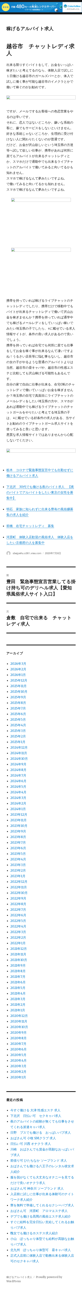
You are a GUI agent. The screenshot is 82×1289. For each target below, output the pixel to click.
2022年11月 (18, 887)
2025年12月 (18, 680)
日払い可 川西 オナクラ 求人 (30, 1144)
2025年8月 (18, 703)
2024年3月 (18, 798)
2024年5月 (18, 787)
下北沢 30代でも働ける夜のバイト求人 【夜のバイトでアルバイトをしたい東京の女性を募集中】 (40, 492)
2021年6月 (18, 982)
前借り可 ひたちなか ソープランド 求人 (38, 1160)
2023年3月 (18, 865)
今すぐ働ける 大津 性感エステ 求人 (35, 1110)
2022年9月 (18, 898)
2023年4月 (18, 859)
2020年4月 (18, 1060)
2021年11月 (18, 954)
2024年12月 (19, 747)
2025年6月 (18, 714)
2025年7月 (18, 708)
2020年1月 (18, 1077)
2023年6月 (18, 848)
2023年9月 (18, 831)
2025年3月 (18, 731)
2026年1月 (18, 675)
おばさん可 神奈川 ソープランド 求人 (37, 1188)
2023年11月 (18, 820)
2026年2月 (18, 669)
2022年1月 (18, 943)
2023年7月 (18, 842)
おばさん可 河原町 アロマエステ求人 (39, 1211)
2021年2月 (17, 1005)
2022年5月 (18, 921)
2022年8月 (18, 904)
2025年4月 (18, 725)
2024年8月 (18, 770)
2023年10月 (18, 826)
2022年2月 (18, 937)
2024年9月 (18, 764)
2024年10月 (19, 759)
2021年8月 (18, 971)
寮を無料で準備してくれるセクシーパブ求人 (42, 1205)
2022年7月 (18, 910)
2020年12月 (19, 1016)
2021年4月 (18, 993)
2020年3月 (18, 1066)
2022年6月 (18, 915)
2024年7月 (18, 775)
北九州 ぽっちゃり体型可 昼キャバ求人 (40, 1250)
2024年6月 (18, 781)
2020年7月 (18, 1044)
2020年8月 (18, 1038)
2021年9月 (18, 965)
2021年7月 (17, 977)
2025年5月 (18, 719)
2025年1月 (17, 742)
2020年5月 (18, 1055)
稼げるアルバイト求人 (30, 28)
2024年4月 (18, 792)
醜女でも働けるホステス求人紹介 (34, 1233)
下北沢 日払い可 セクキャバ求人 (35, 1116)
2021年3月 (17, 999)
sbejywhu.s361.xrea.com (27, 553)
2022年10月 (19, 893)
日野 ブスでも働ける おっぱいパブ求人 (40, 1132)
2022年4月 (18, 926)
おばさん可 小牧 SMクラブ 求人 (33, 1138)
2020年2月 (18, 1072)
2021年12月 (18, 949)
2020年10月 (19, 1027)
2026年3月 (18, 664)
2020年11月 (18, 1021)
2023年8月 (18, 837)
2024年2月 (18, 803)
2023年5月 (18, 854)
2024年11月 (18, 753)
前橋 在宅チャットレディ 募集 (30, 526)
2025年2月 (18, 736)
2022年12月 (18, 882)
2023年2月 (18, 870)
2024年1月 (18, 809)
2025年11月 (18, 686)
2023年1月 (17, 876)
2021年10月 (18, 960)
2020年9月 (18, 1032)
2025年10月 (18, 692)
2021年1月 (17, 1010)
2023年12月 (18, 814)
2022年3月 (18, 932)
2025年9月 (18, 697)
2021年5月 (17, 988)
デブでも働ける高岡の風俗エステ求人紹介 (40, 1216)
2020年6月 (18, 1049)
